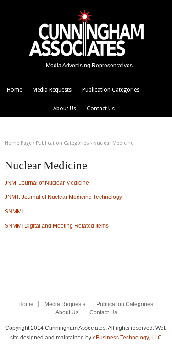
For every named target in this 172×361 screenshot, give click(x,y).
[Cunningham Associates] (86, 54)
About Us (64, 108)
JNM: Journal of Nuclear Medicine (47, 183)
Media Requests (52, 90)
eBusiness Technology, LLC (127, 337)
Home (14, 90)
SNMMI (14, 211)
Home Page (18, 143)
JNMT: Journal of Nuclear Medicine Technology (63, 197)
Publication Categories (110, 90)
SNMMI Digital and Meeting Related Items (57, 226)
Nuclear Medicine (113, 143)
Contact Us (101, 108)
